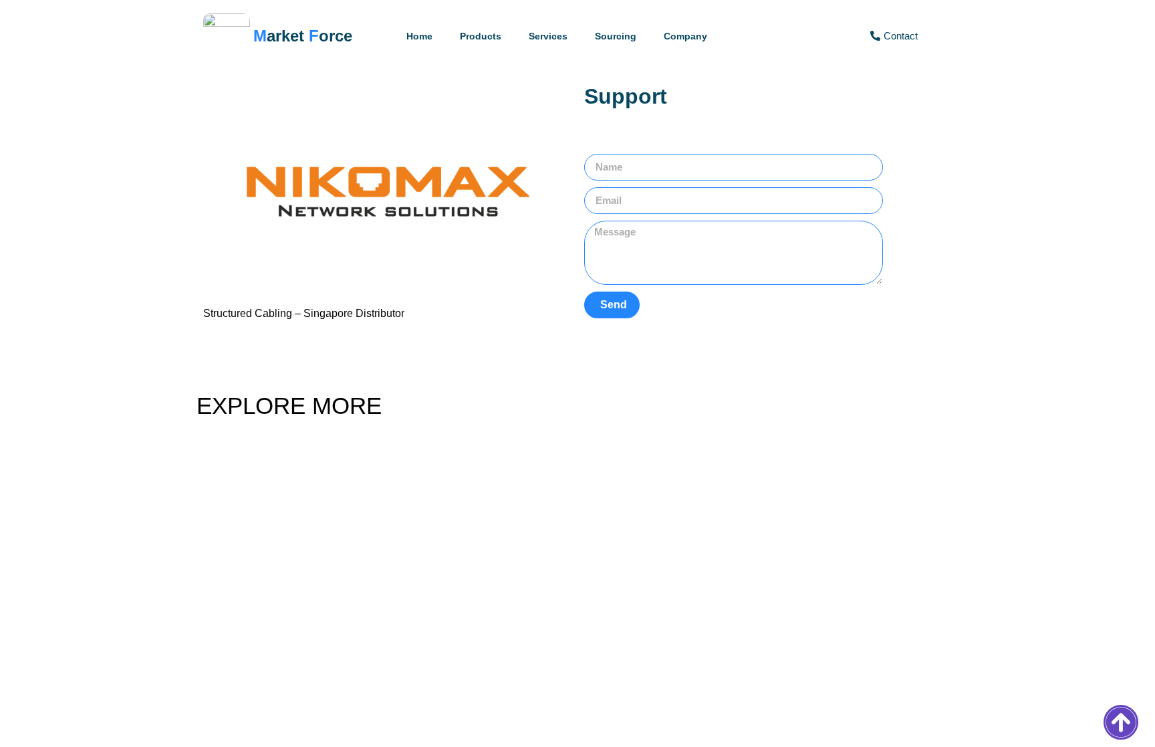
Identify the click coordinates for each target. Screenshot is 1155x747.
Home (419, 36)
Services (548, 36)
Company (685, 36)
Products (480, 36)
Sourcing (615, 36)
